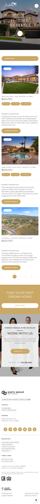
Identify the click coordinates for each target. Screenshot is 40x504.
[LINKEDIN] (10, 429)
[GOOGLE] (30, 429)
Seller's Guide (7, 461)
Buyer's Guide (7, 459)
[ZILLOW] (35, 429)
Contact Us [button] (6, 451)
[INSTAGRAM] (5, 429)
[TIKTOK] (15, 429)
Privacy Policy (31, 495)
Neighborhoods (8, 449)
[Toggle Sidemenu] (36, 6)
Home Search (7, 444)
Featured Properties (10, 442)
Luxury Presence (7, 495)
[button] (20, 351)
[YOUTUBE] (25, 429)
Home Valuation (8, 446)
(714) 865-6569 (26, 362)
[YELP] (20, 429)
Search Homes (20, 305)
